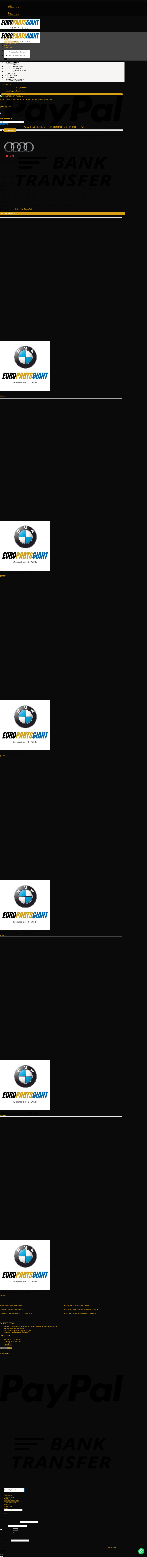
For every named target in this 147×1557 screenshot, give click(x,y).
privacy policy (111, 1547)
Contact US (8, 47)
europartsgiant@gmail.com (15, 91)
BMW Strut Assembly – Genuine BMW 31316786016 (17, 933)
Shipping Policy (18, 66)
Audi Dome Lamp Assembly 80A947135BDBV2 (16, 1314)
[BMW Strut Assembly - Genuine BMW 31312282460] (25, 570)
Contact (15, 72)
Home (2, 99)
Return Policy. (28, 209)
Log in (15, 1529)
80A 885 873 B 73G (56, 127)
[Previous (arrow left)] (1, 1556)
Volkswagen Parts (10, 43)
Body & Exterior (11, 99)
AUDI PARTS (10, 77)
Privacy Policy (17, 68)
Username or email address (9, 1522)
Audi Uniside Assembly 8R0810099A (12, 1305)
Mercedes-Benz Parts (11, 42)
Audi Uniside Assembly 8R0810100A (76, 1305)
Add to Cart (4, 124)
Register (3, 1550)
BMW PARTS (10, 74)
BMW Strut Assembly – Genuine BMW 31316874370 (17, 753)
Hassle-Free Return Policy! (13, 1341)
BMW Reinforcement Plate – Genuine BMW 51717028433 (19, 1293)
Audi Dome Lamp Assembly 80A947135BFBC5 (80, 1314)
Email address (5, 1540)
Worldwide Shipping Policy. (12, 1339)
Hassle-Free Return (19, 70)
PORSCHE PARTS (12, 75)
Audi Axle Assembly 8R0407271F (11, 1309)
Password (4, 1526)
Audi (82, 127)
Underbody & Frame (23, 99)
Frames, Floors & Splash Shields (42, 99)
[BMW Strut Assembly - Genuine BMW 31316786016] (25, 930)
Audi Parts (7, 40)
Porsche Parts (9, 38)
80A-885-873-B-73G (69, 127)
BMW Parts (8, 36)
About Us (7, 45)
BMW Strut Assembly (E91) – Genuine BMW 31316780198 (19, 1113)
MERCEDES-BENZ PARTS (15, 79)
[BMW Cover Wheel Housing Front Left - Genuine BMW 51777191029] (25, 390)
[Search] (5, 59)
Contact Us (8, 1345)
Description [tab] (10, 130)
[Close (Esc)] (1, 1554)
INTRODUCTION (11, 63)
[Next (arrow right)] (2, 1556)
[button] (141, 1551)
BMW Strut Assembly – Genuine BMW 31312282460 (17, 573)
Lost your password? (7, 1533)
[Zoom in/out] (2, 1554)
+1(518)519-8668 (20, 88)
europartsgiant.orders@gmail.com (19, 1330)
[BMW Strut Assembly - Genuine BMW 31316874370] (25, 750)
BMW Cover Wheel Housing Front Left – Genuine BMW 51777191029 (22, 394)
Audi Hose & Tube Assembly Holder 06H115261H (81, 1309)
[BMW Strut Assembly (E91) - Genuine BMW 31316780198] (25, 1109)
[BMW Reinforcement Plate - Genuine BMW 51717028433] (25, 1289)
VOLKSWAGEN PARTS (14, 81)
